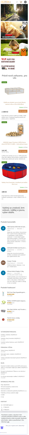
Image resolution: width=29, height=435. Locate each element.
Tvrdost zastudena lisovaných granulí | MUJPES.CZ (14, 357)
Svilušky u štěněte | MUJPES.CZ (9, 334)
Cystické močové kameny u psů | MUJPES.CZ (12, 342)
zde (8, 422)
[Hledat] (17, 2)
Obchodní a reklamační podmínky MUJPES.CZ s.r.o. (14, 391)
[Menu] (25, 2)
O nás (2, 397)
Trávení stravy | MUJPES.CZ (8, 350)
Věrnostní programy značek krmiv (9, 386)
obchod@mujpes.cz (8, 405)
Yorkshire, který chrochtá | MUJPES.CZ (10, 338)
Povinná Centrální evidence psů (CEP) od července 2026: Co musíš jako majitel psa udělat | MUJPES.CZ (14, 366)
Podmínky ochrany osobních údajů (9, 393)
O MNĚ (2, 395)
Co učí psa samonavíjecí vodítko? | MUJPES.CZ (12, 376)
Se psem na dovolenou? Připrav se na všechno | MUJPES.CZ (13, 372)
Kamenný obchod (5, 388)
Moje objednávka (5, 384)
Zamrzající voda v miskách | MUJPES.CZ (11, 354)
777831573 (6, 407)
